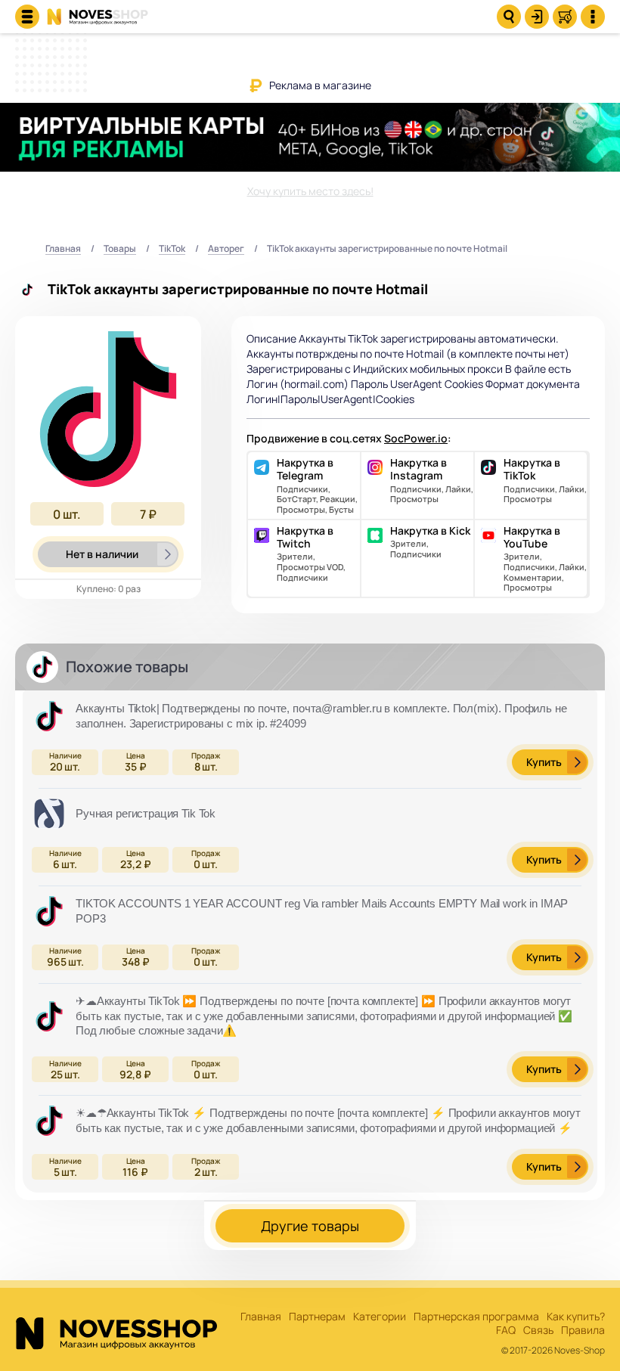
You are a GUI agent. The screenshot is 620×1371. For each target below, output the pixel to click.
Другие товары (310, 1226)
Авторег (226, 249)
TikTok (172, 249)
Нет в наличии (102, 554)
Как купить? (576, 1317)
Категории (379, 1317)
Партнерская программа (476, 1317)
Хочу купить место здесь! (310, 191)
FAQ (506, 1330)
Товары (120, 249)
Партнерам (317, 1317)
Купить (544, 762)
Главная (63, 249)
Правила (583, 1330)
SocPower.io (416, 438)
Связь (538, 1330)
